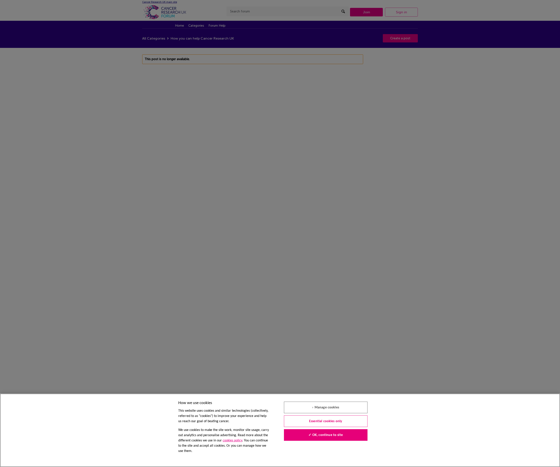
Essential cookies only (325, 421)
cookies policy (232, 440)
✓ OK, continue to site (325, 435)
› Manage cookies (325, 407)
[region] (280, 430)
